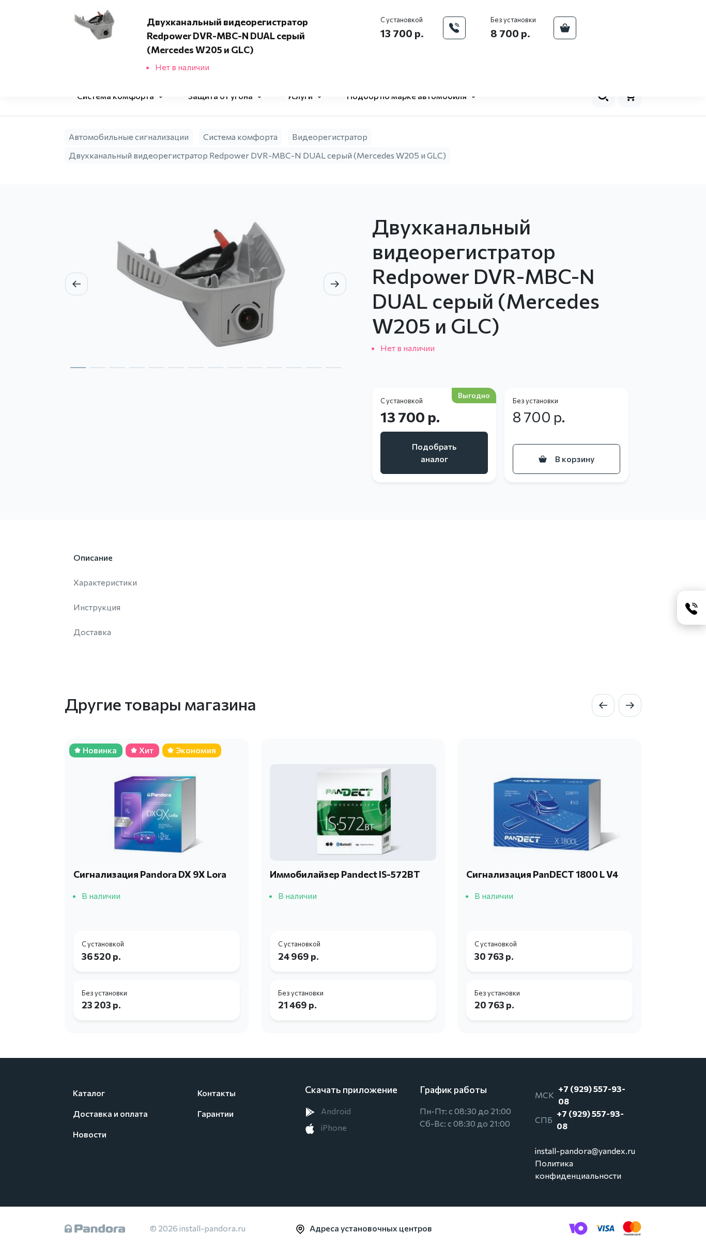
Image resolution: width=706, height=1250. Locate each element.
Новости (89, 1134)
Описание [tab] (93, 557)
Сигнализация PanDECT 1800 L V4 (542, 874)
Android (335, 1111)
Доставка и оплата (110, 1113)
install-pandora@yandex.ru (585, 1151)
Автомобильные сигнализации (129, 136)
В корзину (574, 459)
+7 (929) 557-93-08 (591, 1095)
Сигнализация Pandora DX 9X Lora (149, 874)
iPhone (333, 1127)
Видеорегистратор (329, 136)
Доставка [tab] (92, 632)
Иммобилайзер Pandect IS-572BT (345, 874)
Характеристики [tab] (105, 582)
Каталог (89, 1093)
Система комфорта (240, 136)
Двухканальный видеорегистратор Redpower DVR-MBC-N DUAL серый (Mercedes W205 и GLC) (257, 155)
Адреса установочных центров (371, 1228)
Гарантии (215, 1113)
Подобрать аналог (434, 452)
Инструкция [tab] (96, 607)
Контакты (216, 1093)
